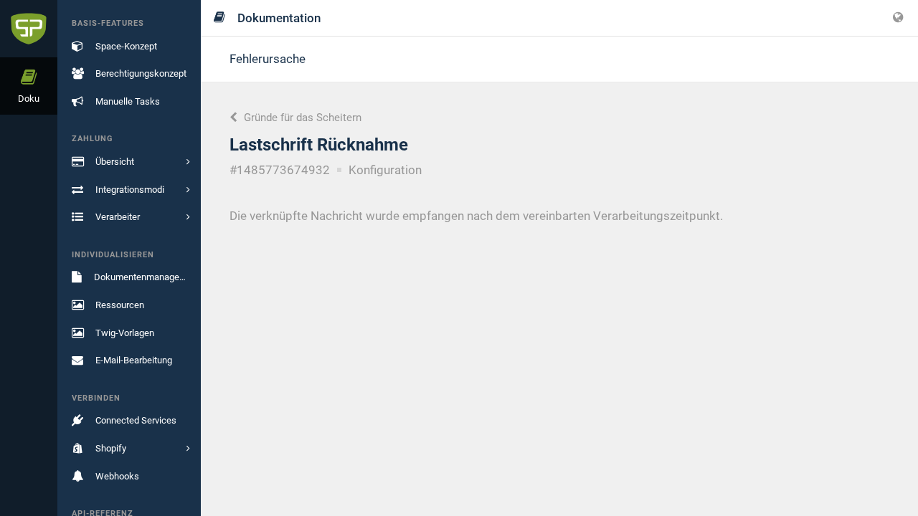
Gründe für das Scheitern (301, 117)
